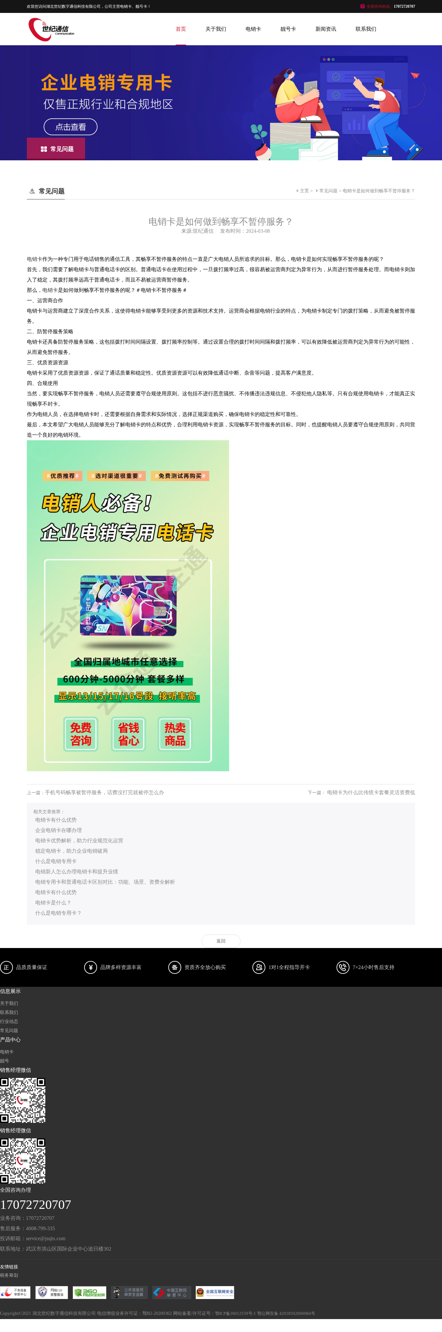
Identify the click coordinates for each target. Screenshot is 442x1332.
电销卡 (253, 29)
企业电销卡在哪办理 (58, 830)
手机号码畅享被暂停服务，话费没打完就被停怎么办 (104, 792)
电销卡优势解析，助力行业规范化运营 (79, 840)
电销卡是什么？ (53, 902)
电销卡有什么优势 (56, 820)
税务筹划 (9, 1275)
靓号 (4, 1061)
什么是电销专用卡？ (58, 913)
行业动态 (9, 1021)
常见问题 (328, 190)
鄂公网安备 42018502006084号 (286, 1313)
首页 (181, 29)
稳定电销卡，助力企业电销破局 (71, 851)
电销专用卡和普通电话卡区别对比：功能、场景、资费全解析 (105, 882)
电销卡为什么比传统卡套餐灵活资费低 (371, 792)
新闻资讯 (325, 29)
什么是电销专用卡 (56, 861)
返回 (221, 941)
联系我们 (366, 29)
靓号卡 (288, 29)
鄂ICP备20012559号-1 (235, 1313)
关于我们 (215, 29)
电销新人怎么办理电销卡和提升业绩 (76, 871)
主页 (304, 190)
